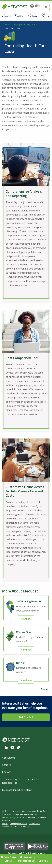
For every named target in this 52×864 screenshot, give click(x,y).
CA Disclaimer (34, 823)
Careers (6, 764)
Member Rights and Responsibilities (16, 826)
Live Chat (27, 857)
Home (7, 24)
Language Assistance (18, 823)
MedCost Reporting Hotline (17, 790)
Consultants (8, 757)
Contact (9, 860)
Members (6, 16)
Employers (33, 16)
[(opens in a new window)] (7, 747)
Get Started (26, 717)
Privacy (5, 823)
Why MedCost (33, 24)
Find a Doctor (9, 857)
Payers (45, 16)
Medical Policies (26, 860)
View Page (26, 618)
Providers (19, 16)
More (44, 689)
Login (45, 860)
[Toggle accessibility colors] (37, 5)
